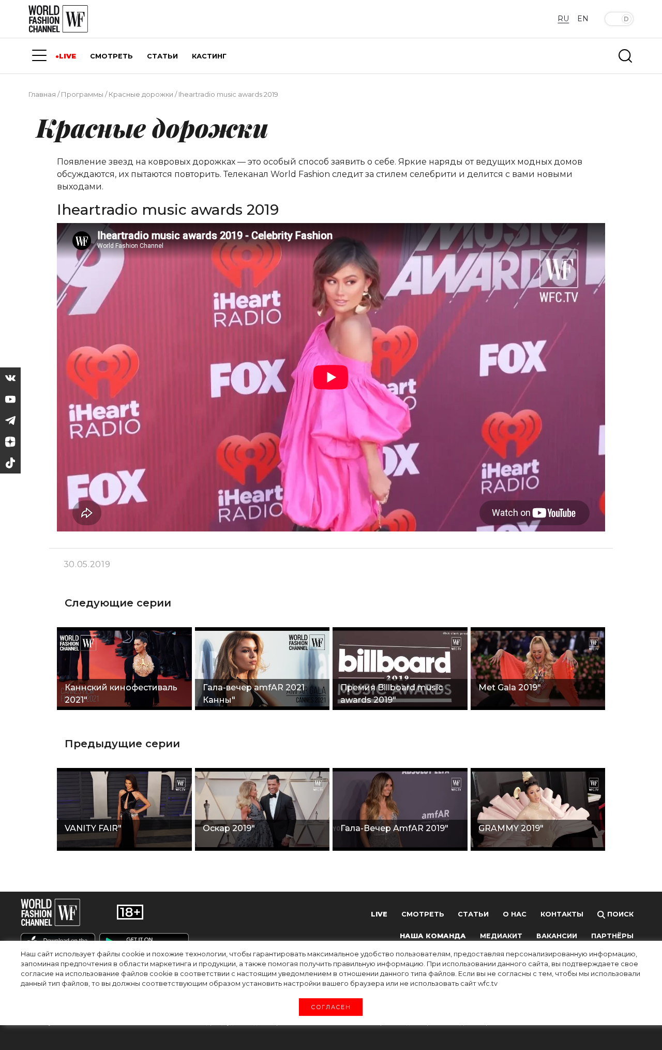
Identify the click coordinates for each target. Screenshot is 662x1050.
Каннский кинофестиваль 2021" (121, 694)
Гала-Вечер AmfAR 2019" (394, 828)
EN (583, 18)
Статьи (473, 914)
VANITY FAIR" (93, 828)
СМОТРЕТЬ (111, 56)
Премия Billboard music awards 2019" (391, 694)
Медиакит (501, 936)
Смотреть (422, 914)
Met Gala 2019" (509, 687)
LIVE (67, 56)
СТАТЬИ (162, 56)
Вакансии (556, 936)
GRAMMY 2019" (511, 828)
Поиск (619, 914)
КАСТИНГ (209, 56)
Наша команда (433, 936)
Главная (42, 94)
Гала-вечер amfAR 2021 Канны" (254, 694)
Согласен (331, 1006)
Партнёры (612, 936)
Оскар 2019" (229, 828)
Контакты (561, 914)
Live (379, 914)
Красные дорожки (141, 94)
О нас (514, 914)
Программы (82, 94)
